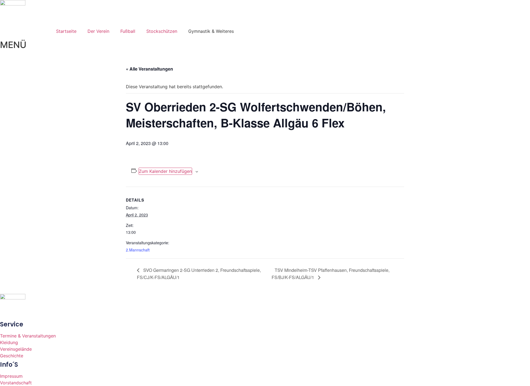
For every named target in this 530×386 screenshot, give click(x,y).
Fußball (127, 31)
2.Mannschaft (138, 250)
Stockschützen (161, 31)
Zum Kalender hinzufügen (165, 171)
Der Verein (98, 31)
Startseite (66, 31)
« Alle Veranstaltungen (149, 69)
